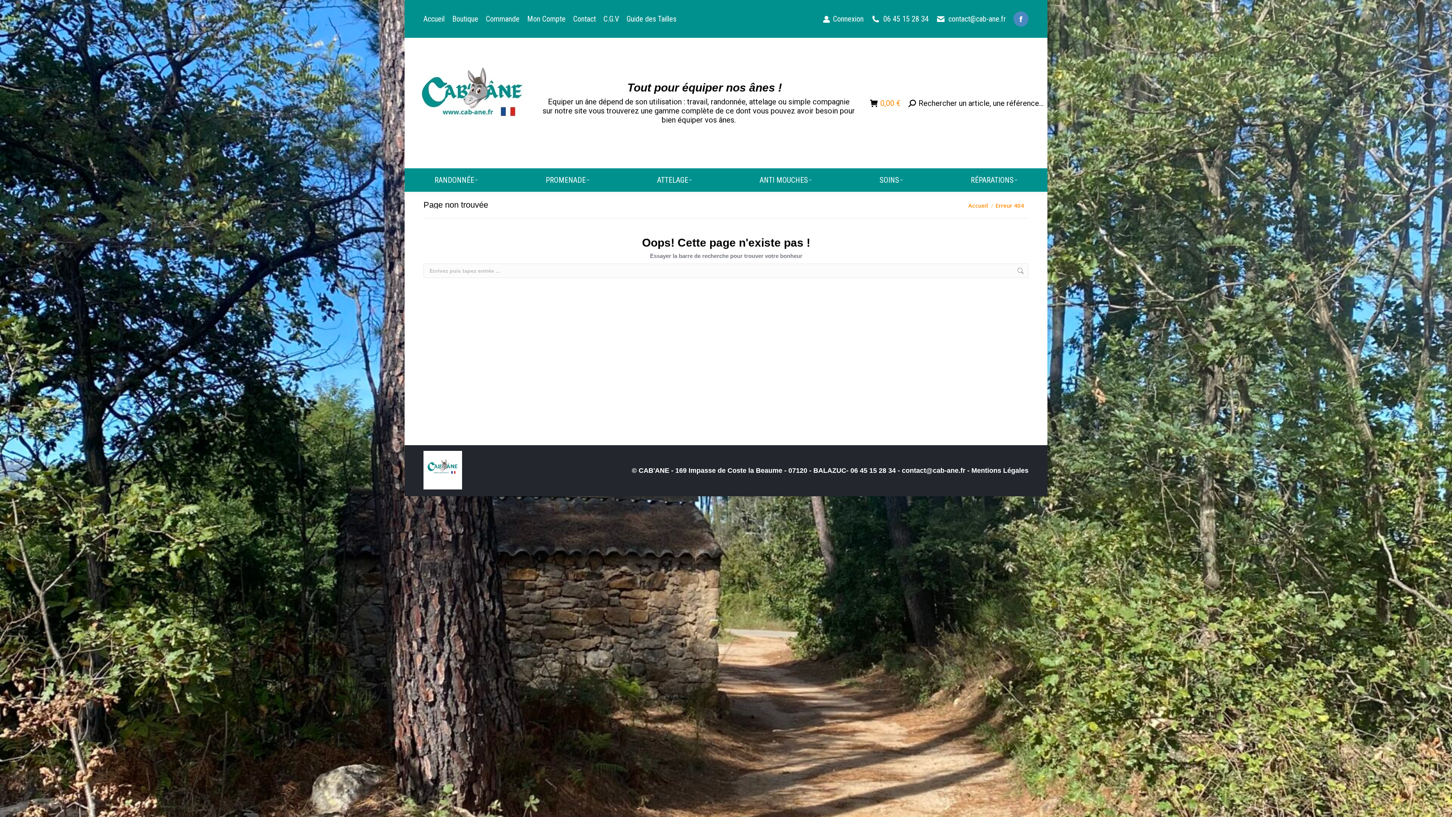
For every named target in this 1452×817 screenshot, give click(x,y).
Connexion (848, 18)
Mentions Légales (999, 470)
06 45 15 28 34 (906, 18)
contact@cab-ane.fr (977, 18)
